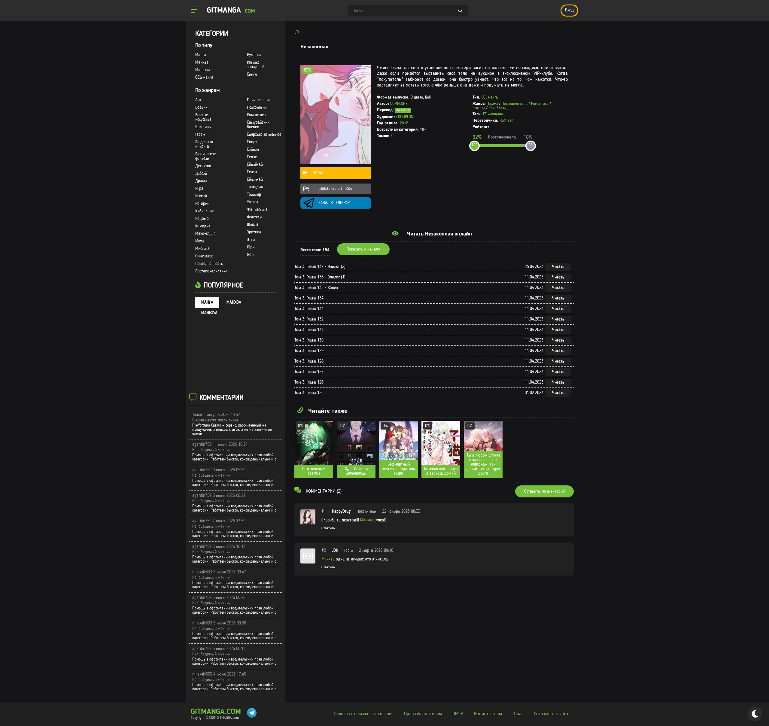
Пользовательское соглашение (364, 714)
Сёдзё (252, 157)
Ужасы (252, 202)
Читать (318, 173)
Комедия (506, 108)
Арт (198, 100)
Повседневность (514, 104)
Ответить (328, 528)
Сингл (252, 74)
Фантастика (257, 210)
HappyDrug (341, 511)
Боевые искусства (203, 117)
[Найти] (460, 11)
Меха (199, 241)
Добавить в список (335, 189)
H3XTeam (507, 121)
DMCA (458, 714)
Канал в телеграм (334, 203)
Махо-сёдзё (205, 234)
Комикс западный (255, 64)
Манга (200, 55)
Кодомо (202, 219)
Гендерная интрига (204, 144)
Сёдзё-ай (255, 165)
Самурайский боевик (258, 124)
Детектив (203, 166)
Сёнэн (252, 172)
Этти (251, 240)
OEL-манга (490, 97)
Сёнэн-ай (255, 180)
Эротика (479, 108)
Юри (492, 108)
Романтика (540, 104)
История (202, 204)
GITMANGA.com (216, 712)
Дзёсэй (201, 174)
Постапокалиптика (211, 271)
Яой (250, 255)
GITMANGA (231, 10)
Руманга (254, 55)
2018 (404, 123)
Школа (252, 225)
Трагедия (255, 187)
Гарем (200, 134)
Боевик (201, 107)
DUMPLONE (398, 104)
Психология (257, 107)
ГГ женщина (493, 114)
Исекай (201, 196)
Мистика (202, 249)
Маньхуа (202, 70)
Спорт (252, 142)
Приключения (259, 100)
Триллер (254, 195)
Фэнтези (254, 217)
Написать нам (488, 714)
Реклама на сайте (551, 714)
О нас (517, 714)
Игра (199, 189)
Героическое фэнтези (205, 156)
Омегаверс (204, 256)
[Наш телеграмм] (252, 714)
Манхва (366, 520)
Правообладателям (423, 714)
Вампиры (203, 127)
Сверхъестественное (264, 134)
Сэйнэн (253, 149)
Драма (493, 104)
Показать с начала (363, 249)
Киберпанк (204, 211)
